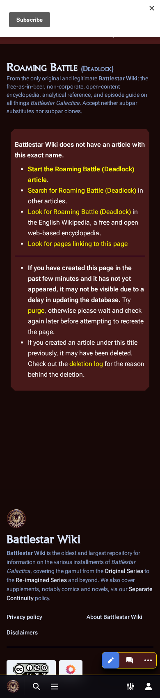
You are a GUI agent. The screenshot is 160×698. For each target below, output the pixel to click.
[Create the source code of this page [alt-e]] (110, 660)
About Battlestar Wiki (114, 617)
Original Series (124, 571)
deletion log (86, 364)
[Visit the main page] (13, 686)
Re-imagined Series (41, 580)
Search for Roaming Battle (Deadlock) (82, 190)
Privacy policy (24, 617)
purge (36, 310)
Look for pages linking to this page (78, 244)
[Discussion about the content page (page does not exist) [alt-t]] (129, 660)
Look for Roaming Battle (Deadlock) (79, 212)
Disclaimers (22, 632)
